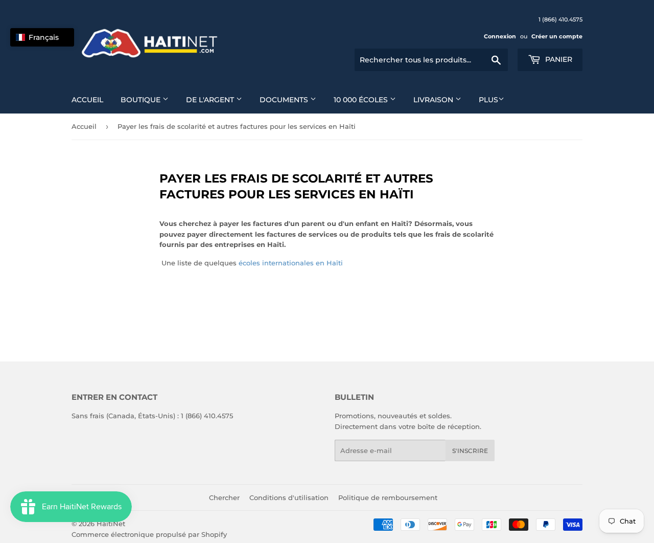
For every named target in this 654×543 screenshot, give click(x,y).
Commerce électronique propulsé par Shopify (149, 534)
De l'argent (211, 99)
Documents (285, 99)
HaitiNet (111, 523)
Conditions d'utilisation (289, 497)
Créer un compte (556, 36)
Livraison (434, 99)
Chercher (224, 497)
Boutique (141, 99)
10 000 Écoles (362, 99)
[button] (42, 37)
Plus (488, 99)
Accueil (87, 99)
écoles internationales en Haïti (291, 263)
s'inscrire (470, 451)
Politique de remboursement (387, 497)
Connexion (500, 36)
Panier (557, 59)
